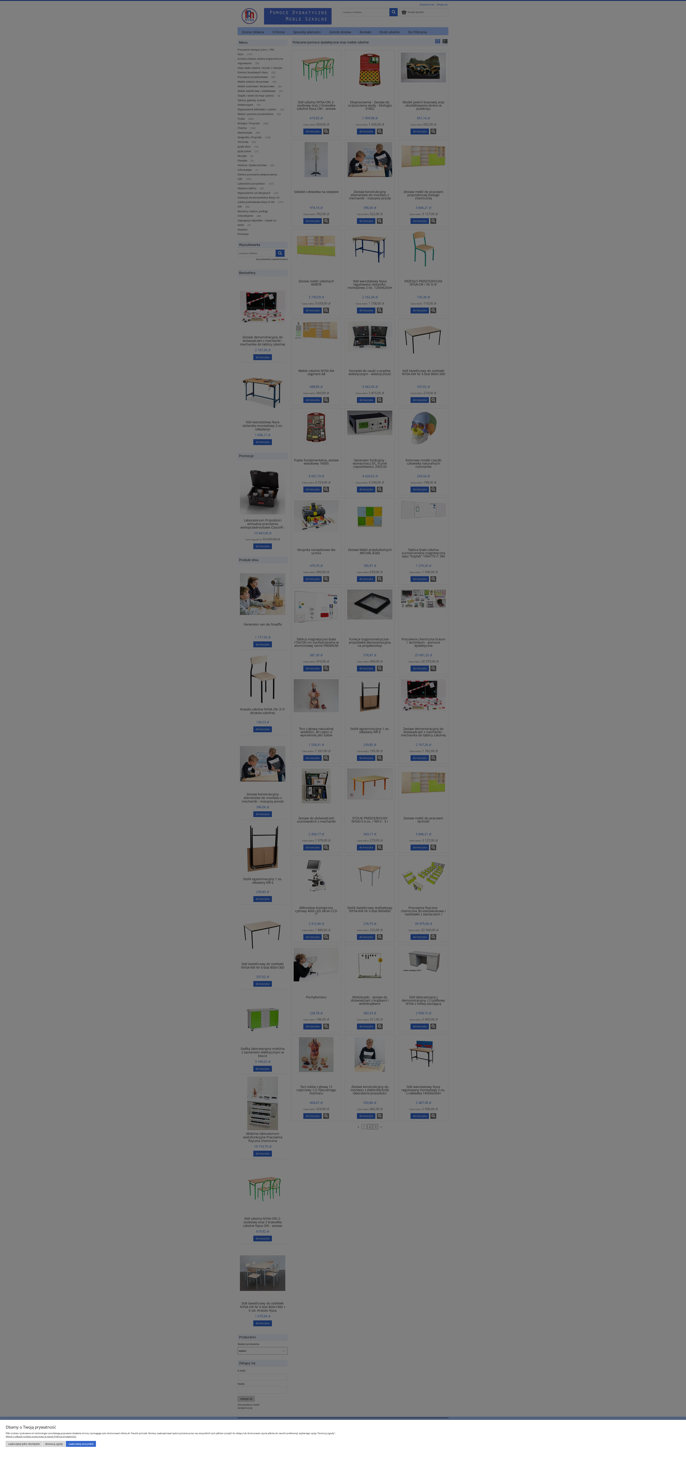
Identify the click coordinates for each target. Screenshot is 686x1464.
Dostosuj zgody (54, 1443)
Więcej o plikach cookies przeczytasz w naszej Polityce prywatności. (41, 1436)
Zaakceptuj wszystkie (81, 1443)
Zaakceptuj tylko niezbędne (24, 1443)
